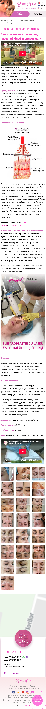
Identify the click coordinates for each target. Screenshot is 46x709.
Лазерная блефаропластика (10, 23)
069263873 (16, 225)
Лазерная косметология (26, 21)
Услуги (12, 21)
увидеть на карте (13, 673)
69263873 (12, 657)
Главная (3, 21)
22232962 (12, 660)
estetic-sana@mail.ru (11, 670)
